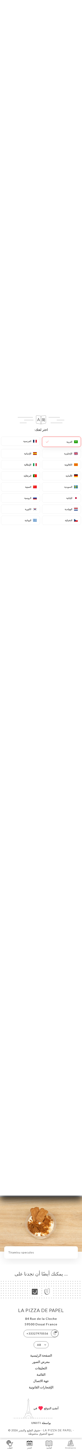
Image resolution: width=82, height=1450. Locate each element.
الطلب (10, 1448)
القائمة (41, 1374)
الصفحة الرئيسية (41, 1355)
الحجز (29, 1448)
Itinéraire (70, 1448)
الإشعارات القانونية (41, 1387)
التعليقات (41, 1368)
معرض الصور (41, 1362)
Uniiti (36, 1423)
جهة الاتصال (41, 1381)
